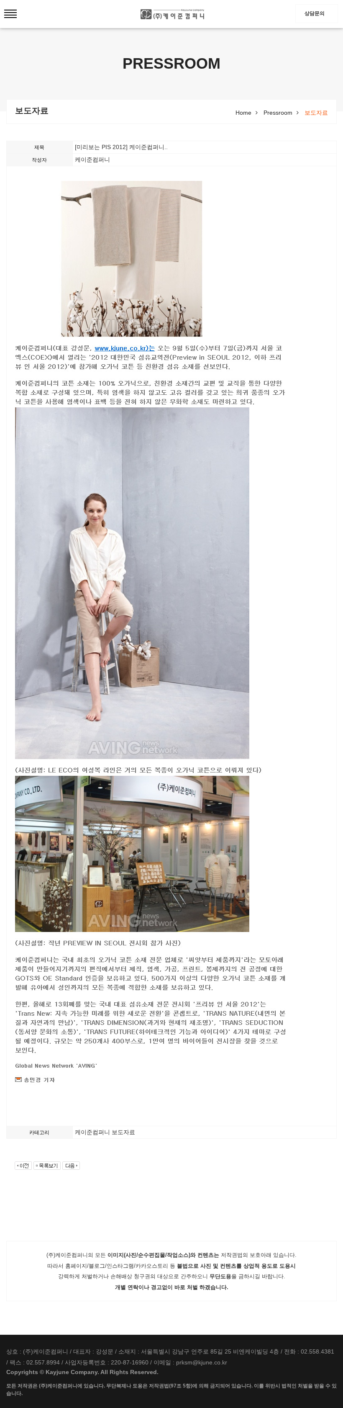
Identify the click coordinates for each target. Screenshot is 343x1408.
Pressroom (278, 112)
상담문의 (315, 13)
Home (243, 112)
